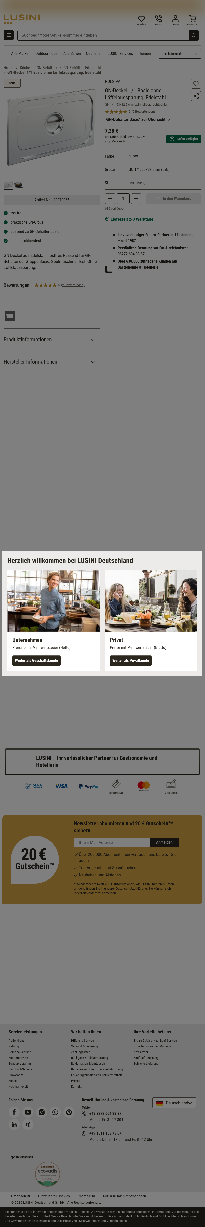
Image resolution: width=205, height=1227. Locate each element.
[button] (54, 620)
